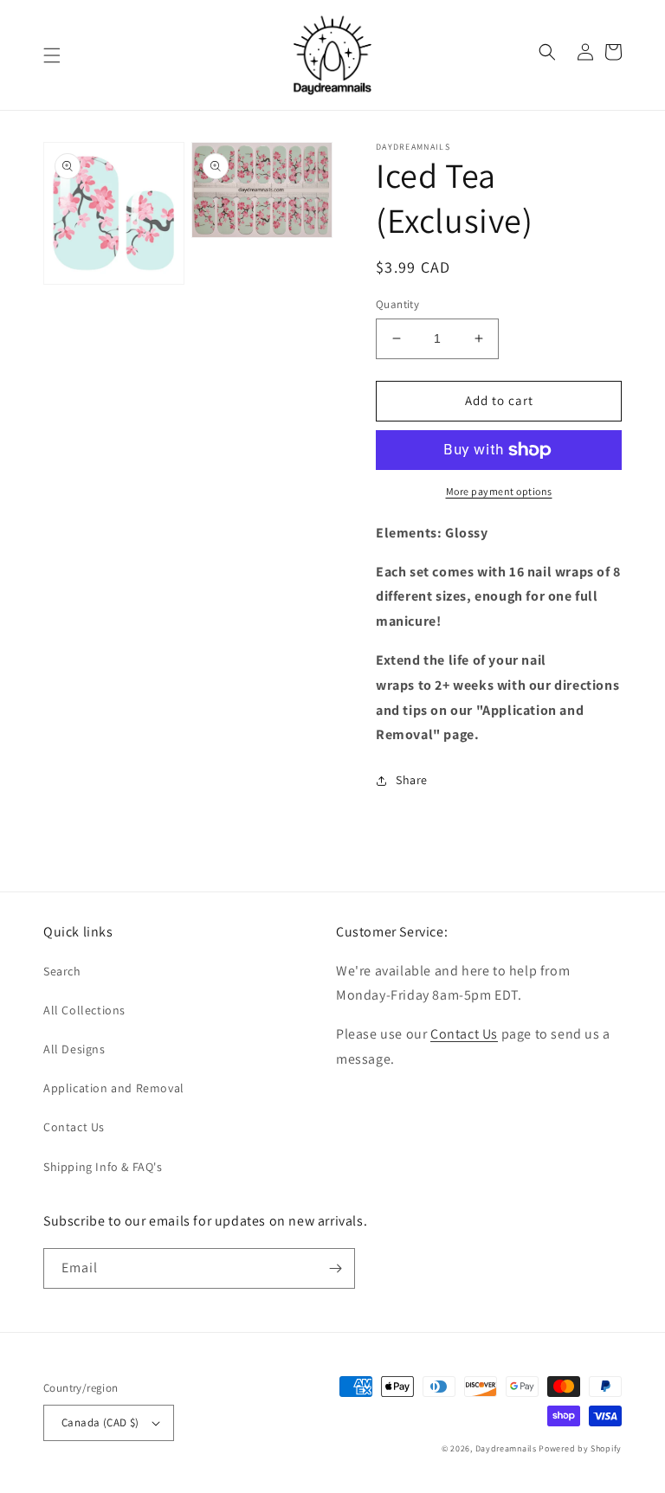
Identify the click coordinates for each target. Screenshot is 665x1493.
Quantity (397, 304)
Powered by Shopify (580, 1448)
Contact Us (74, 1127)
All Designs (74, 1049)
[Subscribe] (335, 1268)
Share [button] (412, 780)
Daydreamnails (506, 1448)
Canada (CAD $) (100, 1422)
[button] (52, 55)
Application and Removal (113, 1088)
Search (62, 971)
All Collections (84, 1010)
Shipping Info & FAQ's (103, 1166)
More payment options (499, 491)
